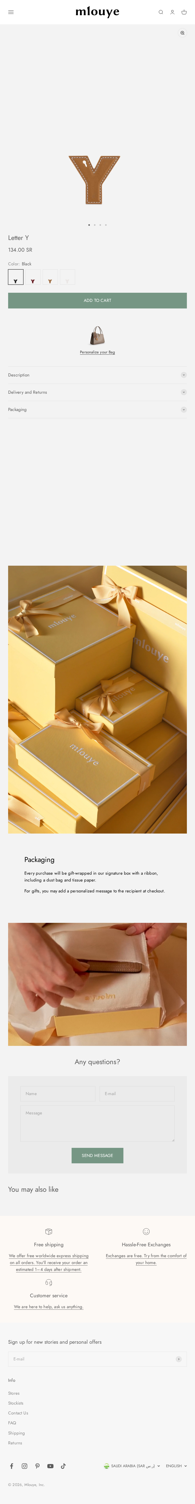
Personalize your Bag (97, 352)
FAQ (12, 1423)
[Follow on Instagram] (24, 1466)
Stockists (16, 1403)
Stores (14, 1393)
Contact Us (18, 1413)
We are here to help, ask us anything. (49, 1307)
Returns (15, 1443)
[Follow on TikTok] (63, 1466)
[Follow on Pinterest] (37, 1466)
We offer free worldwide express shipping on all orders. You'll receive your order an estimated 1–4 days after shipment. (49, 1262)
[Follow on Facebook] (11, 1466)
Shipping (16, 1433)
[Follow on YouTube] (50, 1466)
